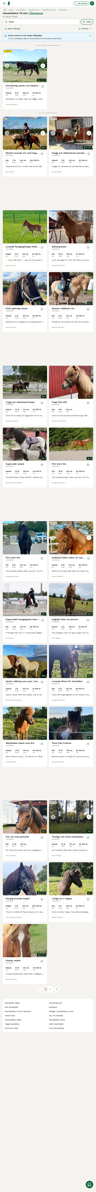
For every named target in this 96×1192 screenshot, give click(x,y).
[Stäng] (90, 36)
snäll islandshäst (56, 1024)
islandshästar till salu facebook (18, 1011)
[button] (25, 65)
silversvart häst (11, 1028)
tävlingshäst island (57, 1020)
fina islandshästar (56, 1028)
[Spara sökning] (89, 1184)
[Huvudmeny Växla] (4, 3)
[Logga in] (92, 3)
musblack (53, 1007)
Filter (89, 22)
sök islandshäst (11, 1007)
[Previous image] (7, 65)
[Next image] (43, 65)
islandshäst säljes (12, 1003)
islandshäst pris (55, 1003)
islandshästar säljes (13, 1020)
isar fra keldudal (56, 1016)
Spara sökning (14, 29)
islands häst (10, 1016)
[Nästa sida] (57, 989)
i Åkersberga (35, 13)
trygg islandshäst (12, 1024)
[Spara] (42, 86)
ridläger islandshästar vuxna (61, 1011)
